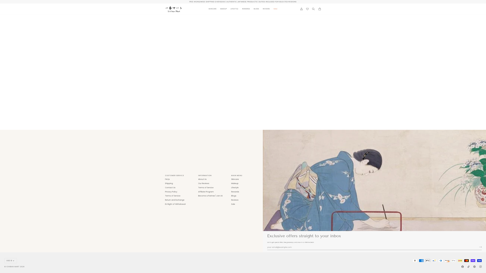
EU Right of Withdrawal (175, 204)
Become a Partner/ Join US (210, 196)
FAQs (167, 179)
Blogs (233, 196)
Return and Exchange (174, 200)
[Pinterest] (474, 267)
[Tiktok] (469, 267)
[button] (212, 9)
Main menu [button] (236, 175)
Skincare (235, 179)
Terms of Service (172, 196)
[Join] (480, 247)
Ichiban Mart (12, 266)
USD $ (9, 260)
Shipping (169, 183)
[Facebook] (462, 267)
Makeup (234, 183)
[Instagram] (480, 267)
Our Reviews (203, 183)
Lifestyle (235, 187)
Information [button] (205, 175)
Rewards (235, 191)
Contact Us (170, 187)
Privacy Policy (171, 191)
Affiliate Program (206, 191)
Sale (233, 204)
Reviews (234, 200)
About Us (202, 179)
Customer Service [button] (174, 175)
